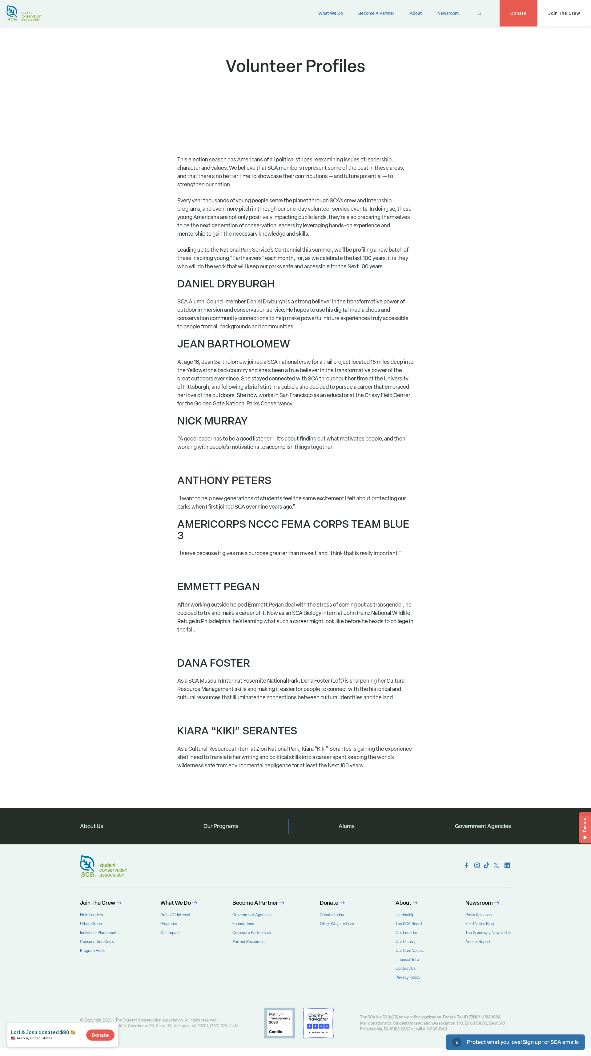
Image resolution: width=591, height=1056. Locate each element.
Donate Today (332, 914)
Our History (406, 941)
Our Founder (406, 932)
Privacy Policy (408, 977)
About (416, 13)
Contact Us (406, 968)
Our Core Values (410, 950)
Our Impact (170, 932)
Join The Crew (564, 13)
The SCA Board (409, 923)
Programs (168, 923)
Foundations (243, 923)
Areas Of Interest (175, 914)
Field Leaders (91, 914)
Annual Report (477, 941)
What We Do (330, 13)
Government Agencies (483, 826)
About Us (91, 826)
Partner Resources (248, 941)
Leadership (405, 914)
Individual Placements (99, 932)
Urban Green (91, 923)
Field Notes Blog (479, 923)
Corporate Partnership (251, 932)
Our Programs (221, 826)
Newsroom (448, 13)
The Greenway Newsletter (488, 932)
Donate (518, 13)
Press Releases (478, 914)
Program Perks (92, 950)
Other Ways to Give (337, 923)
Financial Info (407, 959)
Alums (347, 826)
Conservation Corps (97, 941)
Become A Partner (376, 13)
